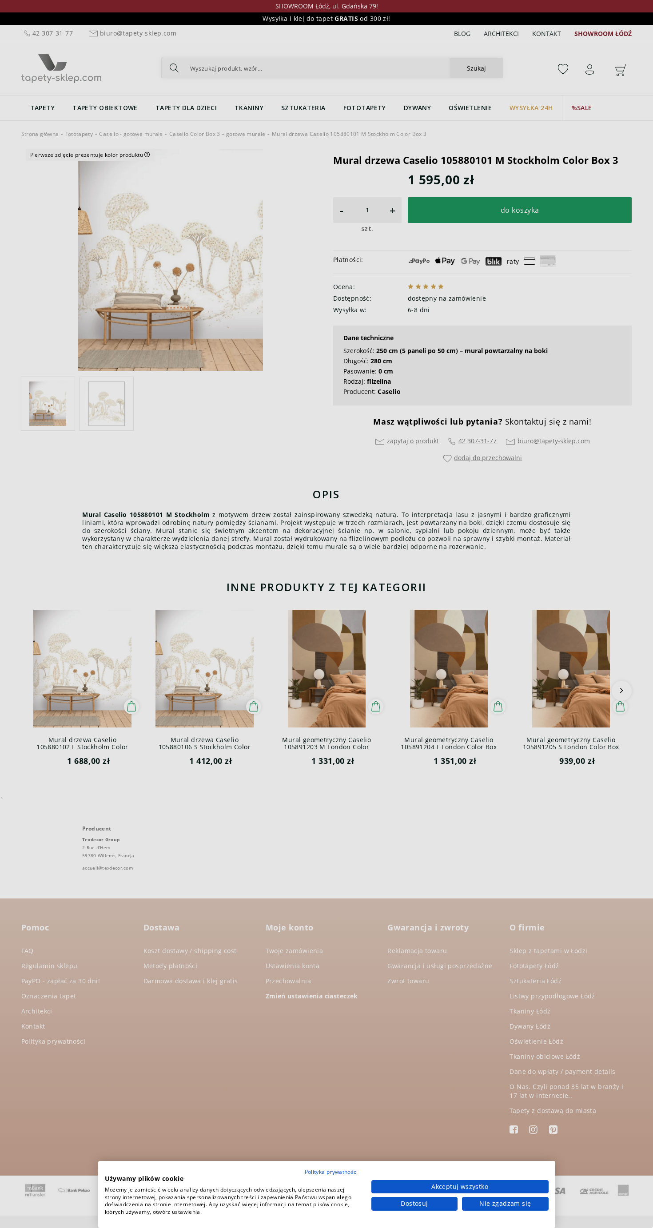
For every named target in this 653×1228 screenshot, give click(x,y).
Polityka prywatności (331, 1172)
